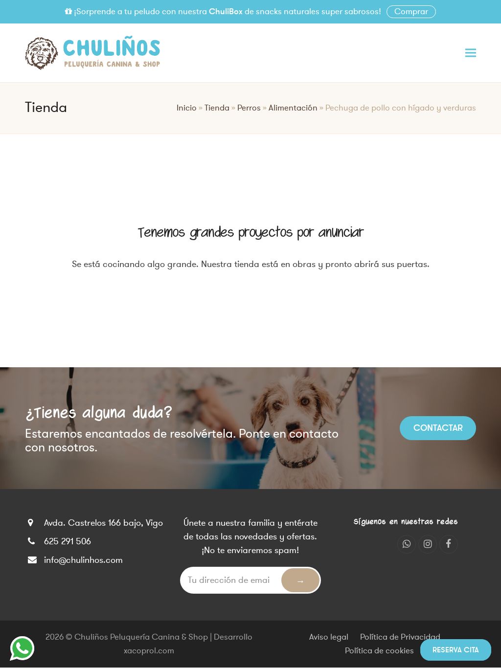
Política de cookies (379, 651)
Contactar (438, 428)
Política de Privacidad (400, 637)
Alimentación (293, 108)
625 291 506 (67, 541)
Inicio (187, 108)
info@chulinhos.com (83, 560)
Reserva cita (456, 650)
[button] (470, 52)
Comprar (411, 11)
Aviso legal (328, 637)
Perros (249, 108)
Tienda (217, 108)
